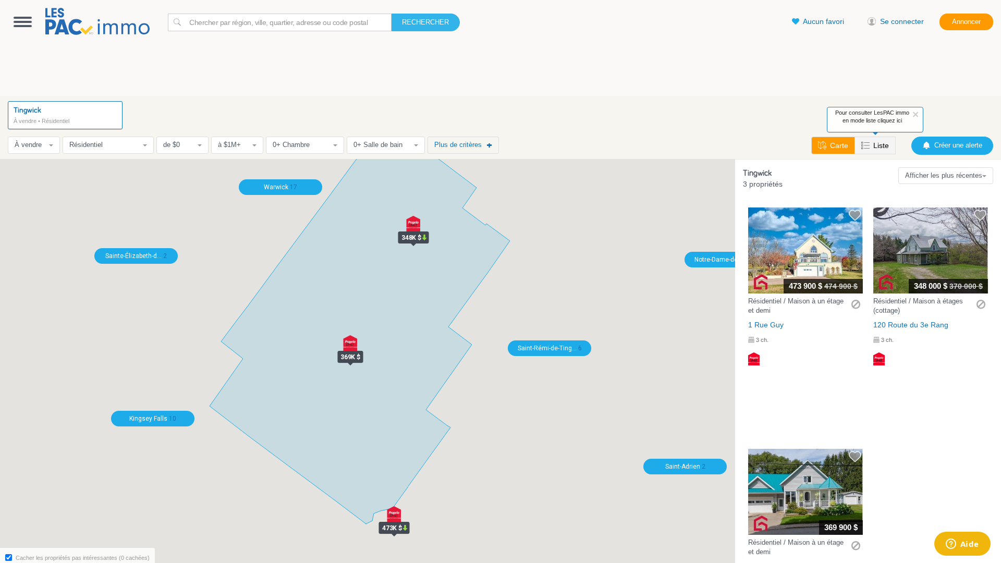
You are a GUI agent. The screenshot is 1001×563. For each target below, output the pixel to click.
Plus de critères (458, 145)
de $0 (171, 145)
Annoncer (966, 22)
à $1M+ (229, 145)
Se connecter (902, 21)
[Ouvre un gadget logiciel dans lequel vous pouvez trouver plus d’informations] (962, 545)
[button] (805, 286)
